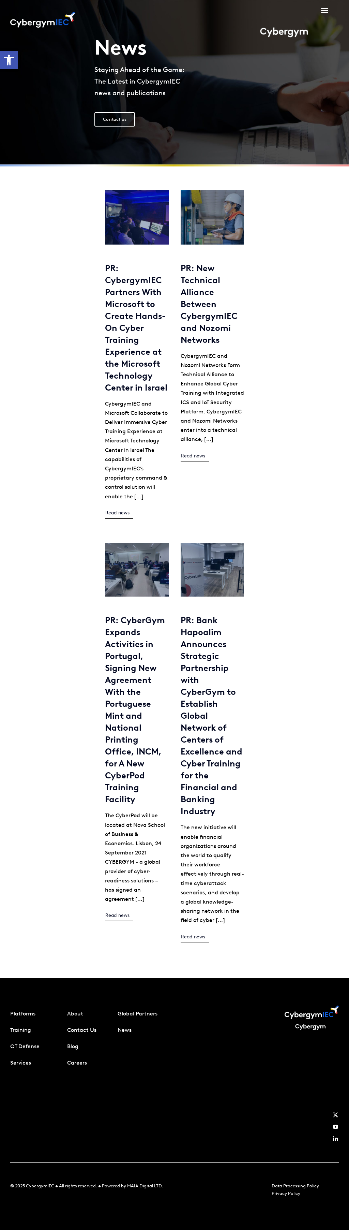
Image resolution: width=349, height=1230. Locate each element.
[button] (9, 60)
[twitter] (335, 1114)
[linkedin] (335, 1138)
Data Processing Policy (295, 1185)
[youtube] (335, 1126)
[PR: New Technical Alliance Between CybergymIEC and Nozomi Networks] (212, 195)
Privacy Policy (286, 1193)
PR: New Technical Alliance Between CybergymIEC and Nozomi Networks (209, 304)
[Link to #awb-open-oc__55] (324, 11)
